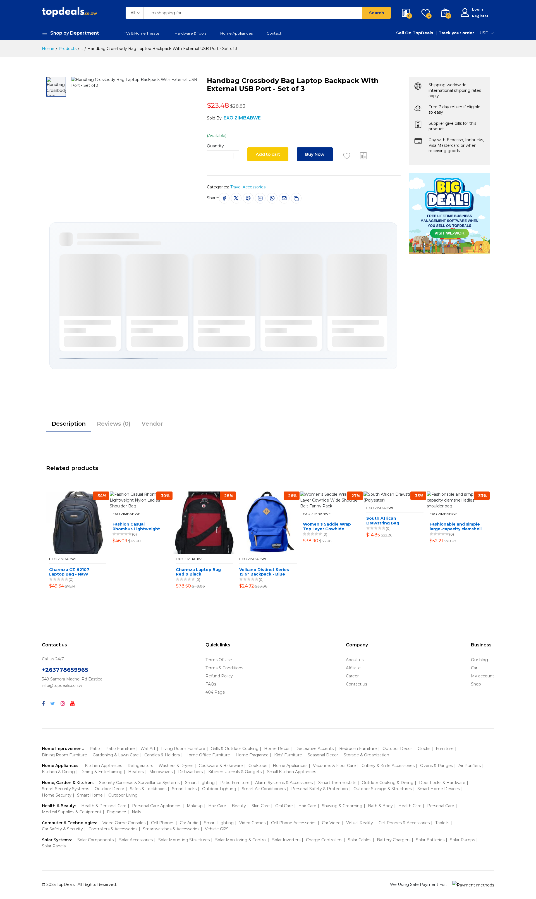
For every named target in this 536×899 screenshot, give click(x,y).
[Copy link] (296, 198)
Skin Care (261, 805)
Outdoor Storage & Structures (382, 788)
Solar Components (95, 839)
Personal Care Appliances (156, 805)
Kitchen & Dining (58, 771)
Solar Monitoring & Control (241, 839)
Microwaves (161, 771)
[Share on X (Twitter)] (236, 198)
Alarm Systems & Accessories (284, 782)
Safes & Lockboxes (148, 788)
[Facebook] (43, 704)
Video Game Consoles (123, 822)
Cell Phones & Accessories (404, 822)
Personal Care (440, 805)
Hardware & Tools (190, 33)
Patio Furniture (120, 748)
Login (477, 9)
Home (48, 48)
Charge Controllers (324, 839)
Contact (274, 33)
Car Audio (189, 822)
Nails (136, 811)
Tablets (442, 822)
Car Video (331, 822)
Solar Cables (359, 839)
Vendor (152, 423)
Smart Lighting (200, 782)
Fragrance (116, 811)
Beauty (239, 805)
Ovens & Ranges (436, 765)
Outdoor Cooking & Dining (387, 782)
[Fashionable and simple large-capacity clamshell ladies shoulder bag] (458, 500)
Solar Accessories (136, 839)
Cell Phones (162, 822)
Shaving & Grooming (342, 805)
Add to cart (268, 154)
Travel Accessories (247, 187)
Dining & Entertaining (101, 771)
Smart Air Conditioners (264, 788)
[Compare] (363, 155)
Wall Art (147, 748)
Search (376, 12)
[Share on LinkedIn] (260, 198)
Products (67, 48)
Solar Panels (54, 845)
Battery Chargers (393, 839)
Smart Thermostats (337, 782)
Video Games (252, 822)
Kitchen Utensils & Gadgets (235, 771)
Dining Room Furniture (64, 754)
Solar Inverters (286, 839)
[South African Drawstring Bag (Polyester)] (394, 497)
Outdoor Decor (397, 748)
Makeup (195, 805)
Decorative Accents (314, 748)
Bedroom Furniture (358, 748)
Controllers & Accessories (112, 828)
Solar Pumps (462, 839)
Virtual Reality (359, 822)
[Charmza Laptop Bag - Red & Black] (204, 523)
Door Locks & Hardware (442, 782)
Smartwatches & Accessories (171, 828)
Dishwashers (190, 771)
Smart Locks (184, 788)
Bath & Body (380, 805)
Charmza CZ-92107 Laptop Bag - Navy (69, 572)
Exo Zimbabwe (63, 559)
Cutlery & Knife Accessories (388, 765)
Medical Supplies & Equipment (71, 811)
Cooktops (257, 765)
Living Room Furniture (183, 748)
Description (69, 423)
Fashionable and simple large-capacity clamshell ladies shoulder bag (456, 526)
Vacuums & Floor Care (334, 765)
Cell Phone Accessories (293, 822)
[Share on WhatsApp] (272, 198)
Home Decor (277, 748)
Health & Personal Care (103, 805)
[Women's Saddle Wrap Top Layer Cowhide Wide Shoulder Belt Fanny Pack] (331, 500)
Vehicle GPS (217, 828)
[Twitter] (52, 704)
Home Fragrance (252, 754)
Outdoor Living (123, 795)
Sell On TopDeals (414, 32)
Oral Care (284, 805)
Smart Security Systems (65, 788)
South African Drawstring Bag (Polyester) (382, 521)
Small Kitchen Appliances (291, 771)
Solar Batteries (430, 839)
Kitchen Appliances (103, 765)
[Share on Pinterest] (248, 198)
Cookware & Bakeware (221, 765)
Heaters (136, 771)
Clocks (424, 748)
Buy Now (314, 154)
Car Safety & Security (62, 828)
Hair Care (217, 805)
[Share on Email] (284, 198)
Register (480, 16)
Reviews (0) (113, 423)
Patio (95, 748)
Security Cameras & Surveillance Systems (139, 782)
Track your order (456, 32)
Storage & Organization (366, 754)
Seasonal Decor (323, 754)
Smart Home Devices (438, 788)
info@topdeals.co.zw (62, 685)
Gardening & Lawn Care (116, 754)
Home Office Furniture (207, 754)
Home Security (56, 795)
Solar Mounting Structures (184, 839)
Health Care (410, 805)
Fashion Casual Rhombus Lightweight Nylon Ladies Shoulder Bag (136, 526)
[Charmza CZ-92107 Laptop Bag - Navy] (77, 523)
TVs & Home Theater (142, 33)
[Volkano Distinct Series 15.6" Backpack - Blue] (267, 523)
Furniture (445, 748)
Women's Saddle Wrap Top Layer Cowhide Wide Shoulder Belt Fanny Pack (327, 526)
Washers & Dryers (176, 765)
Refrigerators (140, 765)
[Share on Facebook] (224, 198)
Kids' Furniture (288, 754)
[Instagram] (63, 704)
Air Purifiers (469, 765)
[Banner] (449, 213)
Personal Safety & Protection (319, 788)
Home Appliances (236, 33)
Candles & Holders (162, 754)
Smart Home (90, 795)
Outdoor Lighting (219, 788)
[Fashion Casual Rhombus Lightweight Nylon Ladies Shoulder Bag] (141, 500)
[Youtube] (72, 704)
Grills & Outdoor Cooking (235, 748)
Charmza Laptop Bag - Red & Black (200, 572)
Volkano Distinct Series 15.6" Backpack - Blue (264, 572)
